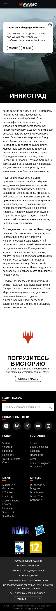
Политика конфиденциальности (28, 570)
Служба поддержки (28, 575)
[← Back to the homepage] (28, 4)
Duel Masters (38, 492)
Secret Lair (8, 512)
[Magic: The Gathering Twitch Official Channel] (17, 426)
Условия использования (28, 561)
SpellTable (8, 516)
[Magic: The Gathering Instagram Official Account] (48, 426)
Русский (13, 48)
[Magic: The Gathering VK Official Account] (6, 426)
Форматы (7, 446)
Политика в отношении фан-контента (28, 580)
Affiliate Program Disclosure (40, 464)
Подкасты (8, 455)
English (27, 48)
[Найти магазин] (50, 407)
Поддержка (36, 455)
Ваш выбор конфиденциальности (28, 593)
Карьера (35, 450)
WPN (33, 459)
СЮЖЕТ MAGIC (28, 378)
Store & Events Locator (11, 502)
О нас (33, 442)
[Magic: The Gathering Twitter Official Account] (27, 426)
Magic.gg (7, 496)
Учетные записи (39, 446)
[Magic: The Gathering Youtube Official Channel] (38, 426)
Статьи (6, 442)
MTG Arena (9, 492)
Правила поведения (28, 565)
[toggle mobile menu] (5, 4)
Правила (7, 450)
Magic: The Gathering (8, 486)
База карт (8, 508)
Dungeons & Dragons (37, 486)
